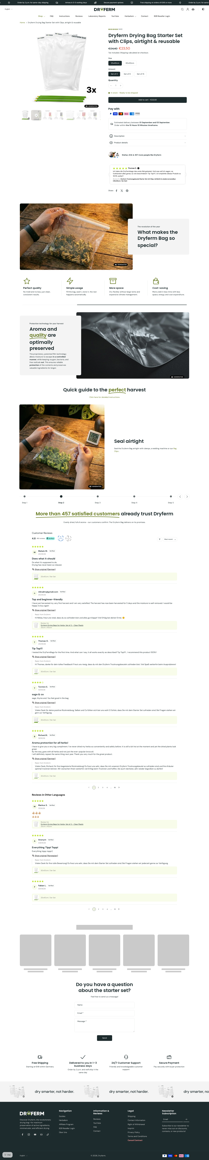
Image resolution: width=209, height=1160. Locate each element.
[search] (182, 9)
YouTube (115, 16)
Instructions (64, 16)
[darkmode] (202, 9)
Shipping (124, 53)
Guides (62, 1116)
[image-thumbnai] (25, 115)
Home (22, 22)
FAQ (51, 16)
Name (79, 1005)
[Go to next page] (120, 787)
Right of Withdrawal (136, 1124)
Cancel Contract (135, 1140)
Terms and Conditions (137, 1136)
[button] (147, 100)
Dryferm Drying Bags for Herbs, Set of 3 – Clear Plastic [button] (62, 625)
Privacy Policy (134, 1132)
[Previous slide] (180, 496)
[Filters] (159, 539)
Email (80, 1013)
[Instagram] (28, 1134)
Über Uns (63, 1132)
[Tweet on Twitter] (121, 190)
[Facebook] (22, 1134)
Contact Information (136, 1120)
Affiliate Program (66, 1124)
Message (81, 1021)
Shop (40, 16)
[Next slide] (187, 496)
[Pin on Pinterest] (127, 190)
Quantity (113, 80)
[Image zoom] (60, 68)
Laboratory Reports (97, 16)
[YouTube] (35, 1134)
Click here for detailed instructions (104, 397)
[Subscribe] (186, 1119)
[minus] (110, 85)
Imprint (131, 1128)
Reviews (79, 16)
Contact (144, 16)
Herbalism (129, 16)
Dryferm (101, 1155)
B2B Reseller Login (162, 16)
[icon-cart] (193, 9)
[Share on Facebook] (116, 190)
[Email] (41, 1134)
